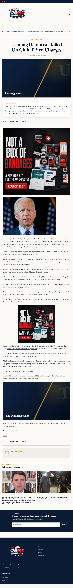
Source (5, 436)
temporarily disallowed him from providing (22, 349)
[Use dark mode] (69, 1)
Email (17, 121)
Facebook (12, 121)
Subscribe (65, 524)
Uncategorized (36, 39)
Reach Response (39, 586)
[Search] (69, 14)
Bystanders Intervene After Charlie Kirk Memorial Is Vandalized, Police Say (35, 31)
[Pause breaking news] (69, 32)
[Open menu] (36, 28)
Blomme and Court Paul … (12, 431)
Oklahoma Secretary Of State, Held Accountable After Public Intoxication (52, 498)
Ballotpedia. (26, 264)
